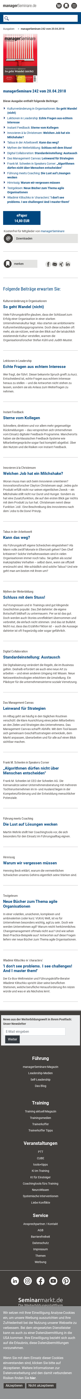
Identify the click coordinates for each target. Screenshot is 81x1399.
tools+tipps (40, 1164)
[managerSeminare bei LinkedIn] (15, 1280)
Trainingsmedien (40, 1118)
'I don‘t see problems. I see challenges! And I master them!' (37, 968)
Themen (40, 1255)
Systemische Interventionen (40, 1196)
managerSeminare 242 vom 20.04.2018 (42, 28)
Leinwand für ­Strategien (24, 708)
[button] (21, 218)
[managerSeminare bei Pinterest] (66, 1280)
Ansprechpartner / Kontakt (40, 1224)
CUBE (40, 1158)
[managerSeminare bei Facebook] (40, 1280)
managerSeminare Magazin (40, 1066)
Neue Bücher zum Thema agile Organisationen (30, 904)
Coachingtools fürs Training (40, 1183)
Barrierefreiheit (40, 1236)
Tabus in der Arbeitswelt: (33, 142)
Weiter (12, 1039)
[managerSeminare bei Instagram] (28, 1280)
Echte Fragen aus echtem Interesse (34, 366)
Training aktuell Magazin (40, 1111)
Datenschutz (40, 1243)
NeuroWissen (40, 1189)
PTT (40, 1151)
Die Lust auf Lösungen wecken (30, 824)
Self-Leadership (40, 1079)
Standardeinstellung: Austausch (31, 657)
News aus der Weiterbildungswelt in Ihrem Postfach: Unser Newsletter (37, 1021)
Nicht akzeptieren (41, 1385)
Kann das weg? (16, 537)
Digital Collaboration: (42, 153)
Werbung (40, 1262)
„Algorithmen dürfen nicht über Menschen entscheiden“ (31, 770)
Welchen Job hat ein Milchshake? (33, 473)
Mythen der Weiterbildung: (39, 147)
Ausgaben (9, 28)
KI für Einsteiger (40, 1177)
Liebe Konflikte (40, 1202)
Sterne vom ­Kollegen (21, 417)
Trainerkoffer (40, 1124)
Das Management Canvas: (40, 158)
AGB (40, 1230)
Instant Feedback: (33, 127)
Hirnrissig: (33, 182)
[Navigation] (74, 6)
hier (33, 1378)
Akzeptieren (14, 1385)
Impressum (40, 1249)
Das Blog (40, 1086)
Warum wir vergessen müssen (30, 863)
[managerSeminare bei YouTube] (53, 1280)
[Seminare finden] (40, 1302)
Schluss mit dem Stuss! (24, 597)
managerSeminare (52, 231)
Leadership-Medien (40, 1073)
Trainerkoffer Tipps (40, 1130)
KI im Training (40, 1170)
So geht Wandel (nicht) (23, 306)
